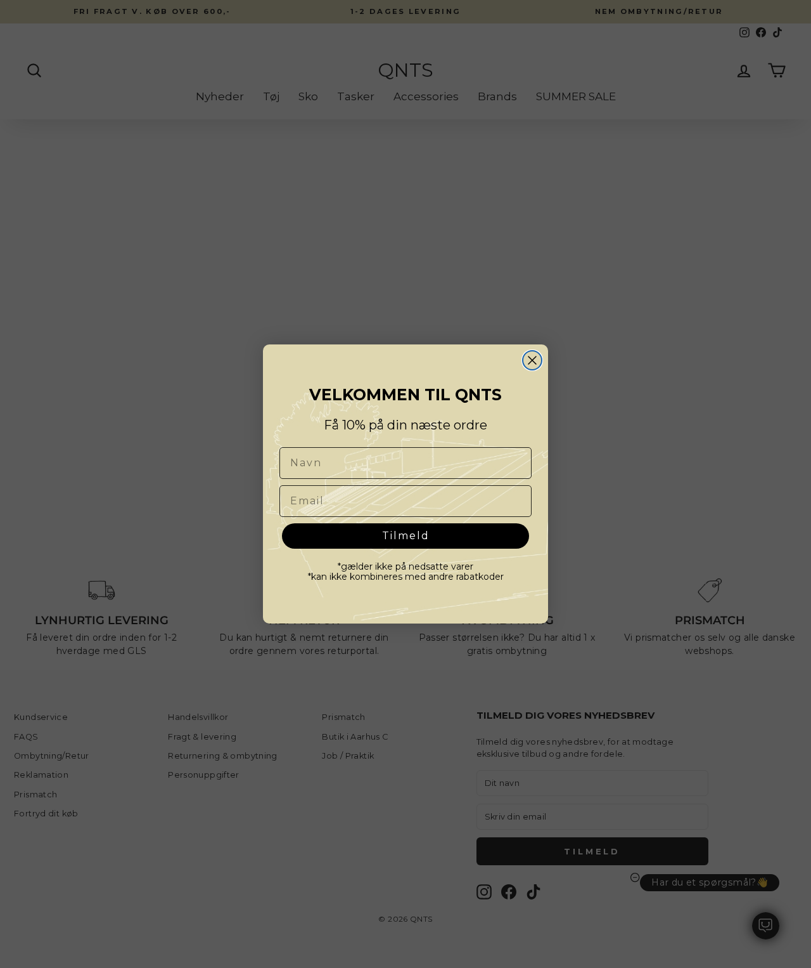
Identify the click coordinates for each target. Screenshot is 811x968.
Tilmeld (406, 536)
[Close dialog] (532, 360)
